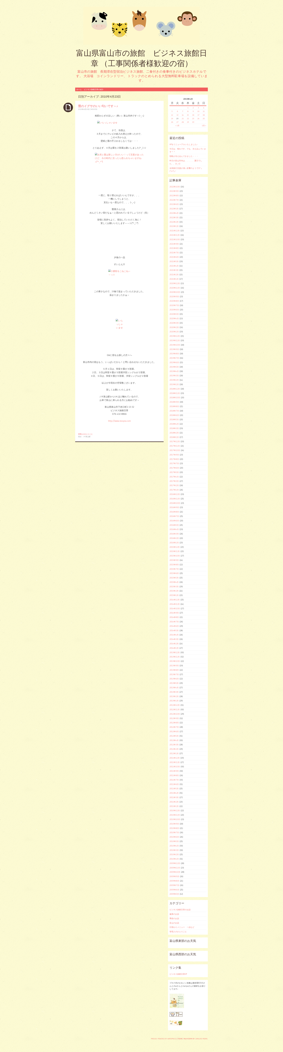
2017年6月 (174, 468)
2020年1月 (174, 331)
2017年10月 (175, 450)
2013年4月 (174, 687)
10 (198, 111)
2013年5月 (174, 683)
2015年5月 (174, 577)
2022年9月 (174, 191)
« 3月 (177, 125)
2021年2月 (174, 274)
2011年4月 (174, 793)
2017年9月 (174, 455)
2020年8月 (174, 301)
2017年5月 (174, 472)
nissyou (94, 109)
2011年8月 (174, 775)
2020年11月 (175, 288)
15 (188, 115)
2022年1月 (174, 226)
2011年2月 (174, 802)
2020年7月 (174, 305)
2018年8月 (174, 406)
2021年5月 (174, 261)
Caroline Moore (201, 1039)
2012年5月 (174, 736)
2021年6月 (174, 257)
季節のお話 (174, 918)
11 (204, 111)
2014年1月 (174, 648)
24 (198, 118)
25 (204, 118)
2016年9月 (174, 507)
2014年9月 (174, 613)
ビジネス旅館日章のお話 (180, 909)
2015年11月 (175, 551)
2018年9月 (174, 402)
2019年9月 (174, 349)
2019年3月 (174, 375)
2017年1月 (174, 490)
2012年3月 (174, 744)
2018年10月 (175, 397)
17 (198, 115)
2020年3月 (174, 323)
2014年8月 (174, 617)
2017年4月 (174, 477)
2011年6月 (174, 784)
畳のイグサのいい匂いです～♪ (98, 106)
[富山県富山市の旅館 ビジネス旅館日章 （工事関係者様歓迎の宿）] (141, 26)
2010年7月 (174, 832)
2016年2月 (174, 538)
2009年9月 (174, 876)
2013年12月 (175, 652)
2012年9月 (174, 718)
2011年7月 (174, 780)
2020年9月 (174, 296)
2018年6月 (174, 415)
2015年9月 (174, 560)
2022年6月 (174, 204)
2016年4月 (174, 529)
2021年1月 (174, 279)
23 (193, 118)
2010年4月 (174, 846)
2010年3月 (174, 850)
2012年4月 (174, 740)
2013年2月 (174, 696)
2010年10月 (175, 819)
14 (183, 115)
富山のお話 (174, 923)
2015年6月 (174, 573)
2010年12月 (175, 810)
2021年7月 (174, 252)
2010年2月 (174, 854)
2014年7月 (174, 621)
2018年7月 (174, 411)
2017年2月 (174, 485)
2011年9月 (174, 771)
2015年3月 (174, 586)
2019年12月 (175, 336)
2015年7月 (174, 569)
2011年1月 (174, 806)
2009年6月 (174, 889)
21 (183, 118)
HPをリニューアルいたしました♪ (184, 144)
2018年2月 (174, 433)
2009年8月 (174, 881)
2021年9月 (174, 244)
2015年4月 (174, 582)
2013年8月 (174, 670)
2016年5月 (174, 525)
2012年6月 (174, 731)
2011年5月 (174, 788)
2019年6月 (174, 362)
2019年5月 (174, 367)
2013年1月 (174, 700)
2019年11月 (175, 340)
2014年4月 (174, 635)
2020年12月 (175, 283)
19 (172, 118)
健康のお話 (174, 914)
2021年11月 (175, 235)
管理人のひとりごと (85, 434)
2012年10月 (175, 714)
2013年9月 (174, 665)
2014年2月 (174, 643)
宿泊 (79, 437)
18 (204, 115)
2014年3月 (174, 639)
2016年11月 (175, 498)
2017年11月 (175, 446)
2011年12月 (175, 758)
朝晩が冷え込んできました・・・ (184, 156)
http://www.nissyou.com (119, 420)
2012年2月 (174, 749)
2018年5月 (174, 419)
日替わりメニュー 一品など (182, 927)
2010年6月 (174, 837)
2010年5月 (174, 841)
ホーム (79, 89)
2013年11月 (175, 657)
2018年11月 (175, 393)
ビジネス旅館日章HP (178, 974)
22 (188, 118)
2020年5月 (174, 314)
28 (183, 122)
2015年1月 (174, 595)
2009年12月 (175, 863)
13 (177, 115)
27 (177, 122)
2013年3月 (174, 692)
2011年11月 (175, 762)
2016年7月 (174, 516)
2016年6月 (174, 520)
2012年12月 (175, 705)
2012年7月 (174, 727)
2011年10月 (175, 766)
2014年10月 (175, 608)
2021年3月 (174, 270)
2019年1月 (174, 384)
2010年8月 (174, 828)
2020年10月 (175, 292)
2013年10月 (175, 661)
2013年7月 (174, 674)
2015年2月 (174, 591)
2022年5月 (174, 208)
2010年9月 (174, 824)
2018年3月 (174, 428)
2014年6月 (174, 626)
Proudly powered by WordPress (163, 1039)
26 (172, 122)
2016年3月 (174, 534)
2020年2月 (174, 327)
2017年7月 (174, 463)
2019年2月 (174, 380)
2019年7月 (174, 358)
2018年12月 (175, 389)
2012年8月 (174, 722)
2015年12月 (175, 547)
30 (193, 122)
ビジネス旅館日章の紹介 (93, 89)
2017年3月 (174, 481)
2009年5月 (174, 894)
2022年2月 (174, 222)
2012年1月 (174, 753)
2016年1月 (174, 542)
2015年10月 (175, 556)
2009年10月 (175, 872)
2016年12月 (175, 494)
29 (188, 122)
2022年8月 (174, 195)
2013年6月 (174, 678)
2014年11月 (175, 604)
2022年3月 (174, 217)
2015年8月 (174, 564)
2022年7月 (174, 200)
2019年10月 (175, 345)
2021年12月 (175, 230)
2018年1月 (174, 437)
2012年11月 (175, 709)
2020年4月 (174, 318)
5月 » (204, 125)
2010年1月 (174, 859)
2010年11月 (175, 815)
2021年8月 (174, 248)
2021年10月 (175, 239)
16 (193, 115)
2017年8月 (174, 459)
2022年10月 (175, 186)
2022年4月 (174, 213)
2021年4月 (174, 266)
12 (172, 115)
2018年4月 (174, 424)
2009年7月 (174, 885)
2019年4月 (174, 371)
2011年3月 (174, 797)
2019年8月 (174, 353)
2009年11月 (175, 868)
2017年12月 (175, 441)
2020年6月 (174, 309)
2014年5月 (174, 630)
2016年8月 (174, 512)
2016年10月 (175, 503)
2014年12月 (175, 599)
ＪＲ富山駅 (86, 437)
